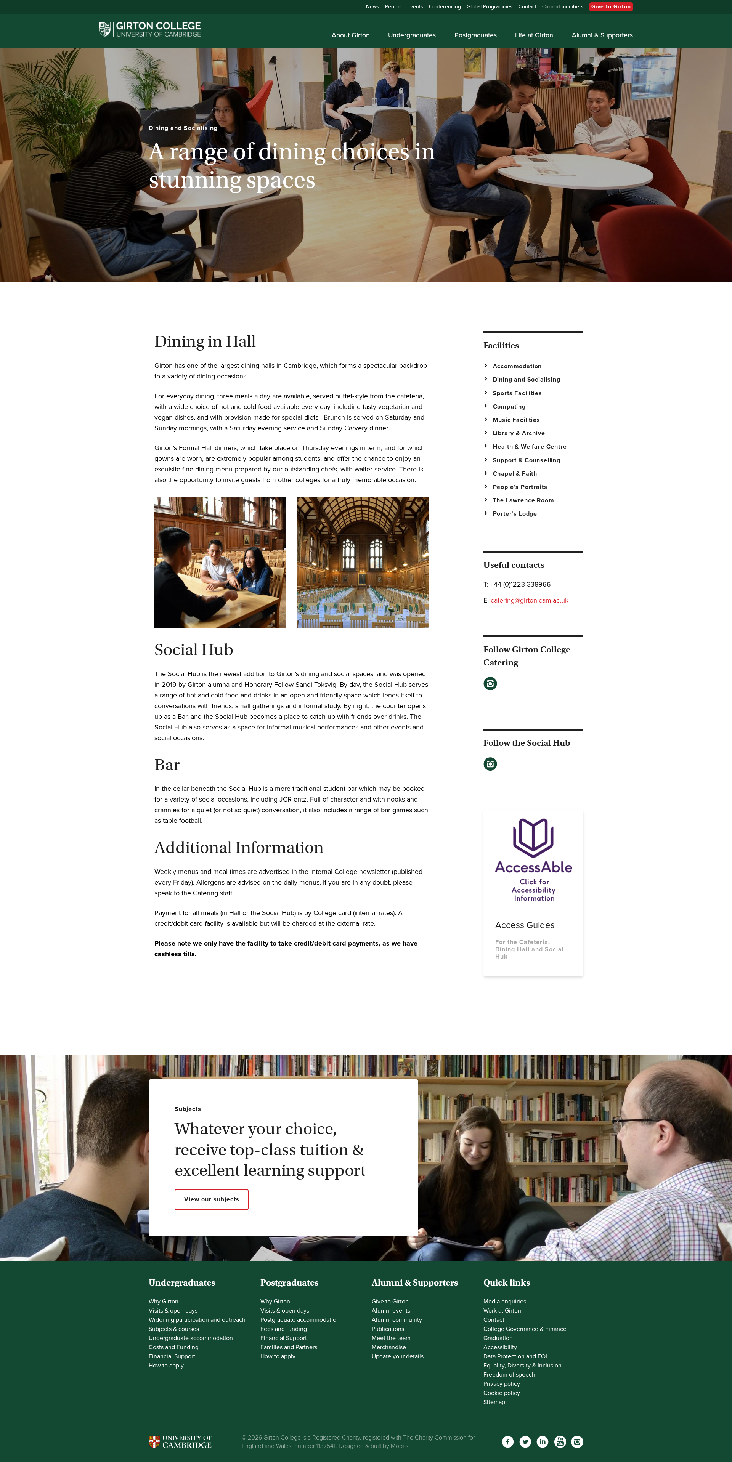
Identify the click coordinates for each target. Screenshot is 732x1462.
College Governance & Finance (525, 1329)
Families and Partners (288, 1347)
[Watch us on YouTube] (560, 1442)
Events (415, 6)
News (372, 6)
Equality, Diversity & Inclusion (522, 1365)
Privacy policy (501, 1384)
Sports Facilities (517, 393)
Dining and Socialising (526, 379)
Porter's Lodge (515, 514)
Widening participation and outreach (197, 1320)
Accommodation (517, 366)
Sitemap (494, 1402)
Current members (563, 6)
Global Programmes (490, 6)
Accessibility (500, 1347)
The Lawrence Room (523, 500)
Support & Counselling (527, 460)
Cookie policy (501, 1393)
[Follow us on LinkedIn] (542, 1442)
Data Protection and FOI (515, 1356)
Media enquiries (504, 1301)
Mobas (399, 1446)
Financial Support (172, 1356)
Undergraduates (412, 35)
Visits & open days (173, 1311)
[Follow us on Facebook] (508, 1442)
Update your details (398, 1356)
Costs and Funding (174, 1347)
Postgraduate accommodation (300, 1320)
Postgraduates (475, 35)
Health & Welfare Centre (530, 446)
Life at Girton (534, 35)
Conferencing (445, 6)
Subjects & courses (174, 1329)
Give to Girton (611, 6)
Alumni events (391, 1311)
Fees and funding (283, 1329)
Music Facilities (516, 420)
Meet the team (391, 1338)
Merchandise (389, 1347)
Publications (388, 1329)
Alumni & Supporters (602, 35)
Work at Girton (502, 1311)
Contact (527, 6)
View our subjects (211, 1199)
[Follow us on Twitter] (525, 1442)
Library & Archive (519, 433)
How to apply (166, 1365)
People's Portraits (520, 487)
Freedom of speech (509, 1375)
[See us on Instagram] (577, 1442)
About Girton (351, 35)
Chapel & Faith (515, 474)
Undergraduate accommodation (191, 1338)
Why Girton (163, 1301)
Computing (509, 406)
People (393, 6)
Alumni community (397, 1320)
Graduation (498, 1338)
